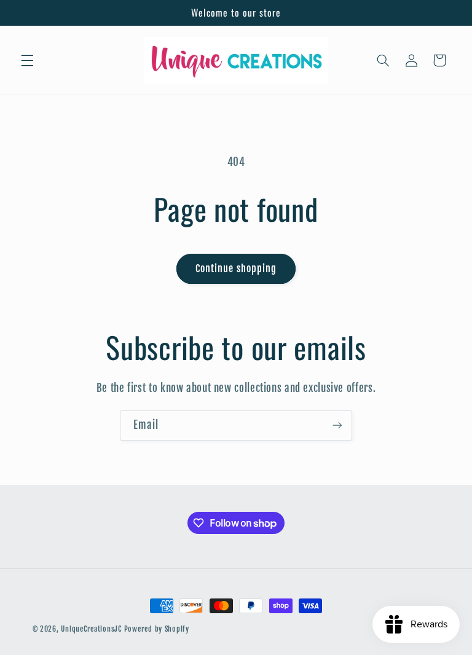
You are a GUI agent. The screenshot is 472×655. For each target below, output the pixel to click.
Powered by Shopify (156, 628)
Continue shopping (236, 268)
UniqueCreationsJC (91, 628)
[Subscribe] (337, 425)
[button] (27, 60)
